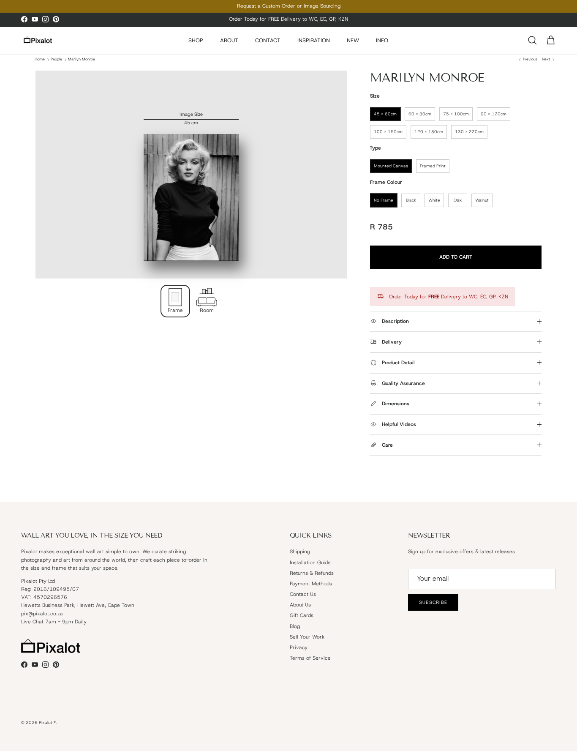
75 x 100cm (456, 114)
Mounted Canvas (391, 166)
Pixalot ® (47, 722)
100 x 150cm (388, 131)
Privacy (299, 647)
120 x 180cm (428, 131)
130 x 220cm (469, 131)
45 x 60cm (385, 114)
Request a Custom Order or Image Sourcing (288, 6)
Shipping (300, 551)
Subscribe (433, 602)
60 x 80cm (419, 114)
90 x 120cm (493, 114)
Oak (458, 200)
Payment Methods (311, 583)
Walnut (482, 200)
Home (40, 59)
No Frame (383, 200)
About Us (300, 604)
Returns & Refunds (312, 573)
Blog (295, 626)
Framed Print (433, 166)
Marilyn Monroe (81, 59)
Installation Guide (310, 562)
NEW (353, 40)
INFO (382, 40)
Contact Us (303, 594)
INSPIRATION (313, 40)
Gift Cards (301, 615)
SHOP (195, 40)
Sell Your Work (307, 637)
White (434, 200)
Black (411, 200)
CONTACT (267, 40)
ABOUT (229, 40)
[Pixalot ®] (38, 40)
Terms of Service (310, 658)
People (56, 59)
